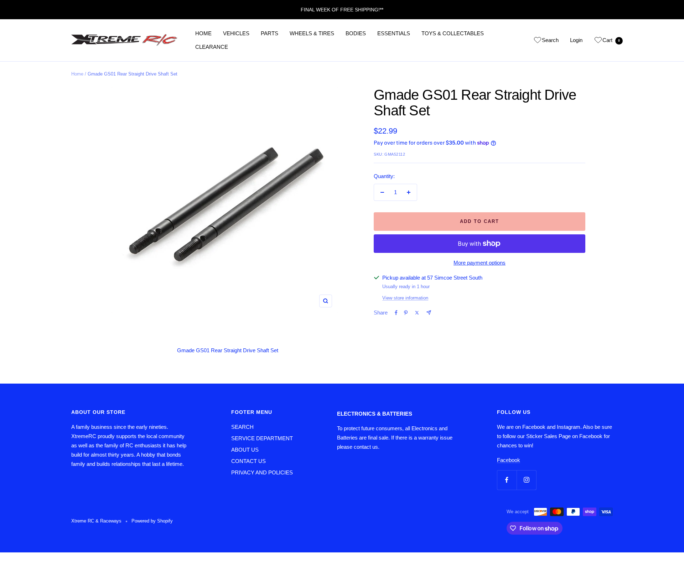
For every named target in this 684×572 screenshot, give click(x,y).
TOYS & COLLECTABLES (452, 33)
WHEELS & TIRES (312, 33)
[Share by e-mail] (428, 312)
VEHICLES (236, 33)
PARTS (269, 33)
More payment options (480, 263)
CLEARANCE (211, 47)
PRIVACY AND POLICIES (262, 472)
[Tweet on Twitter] (417, 312)
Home (77, 74)
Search (550, 40)
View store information (405, 298)
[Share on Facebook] (396, 312)
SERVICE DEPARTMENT (262, 438)
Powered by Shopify (152, 521)
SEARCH (242, 427)
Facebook (508, 460)
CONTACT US (248, 461)
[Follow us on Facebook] (507, 480)
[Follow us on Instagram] (526, 480)
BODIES (356, 33)
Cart (611, 40)
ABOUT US (245, 450)
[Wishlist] (537, 41)
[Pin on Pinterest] (406, 312)
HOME (203, 33)
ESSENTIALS (393, 33)
